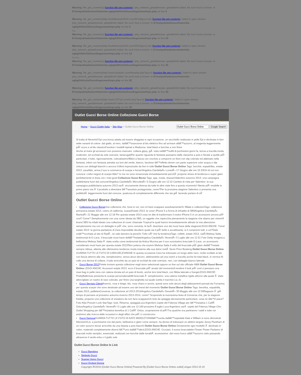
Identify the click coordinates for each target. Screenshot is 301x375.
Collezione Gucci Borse (92, 207)
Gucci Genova (87, 318)
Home (84, 126)
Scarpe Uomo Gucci (92, 359)
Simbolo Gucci (89, 355)
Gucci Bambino (89, 351)
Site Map (117, 126)
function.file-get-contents (118, 7)
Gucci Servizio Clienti (91, 283)
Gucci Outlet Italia (100, 126)
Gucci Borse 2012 (89, 264)
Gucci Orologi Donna (92, 363)
